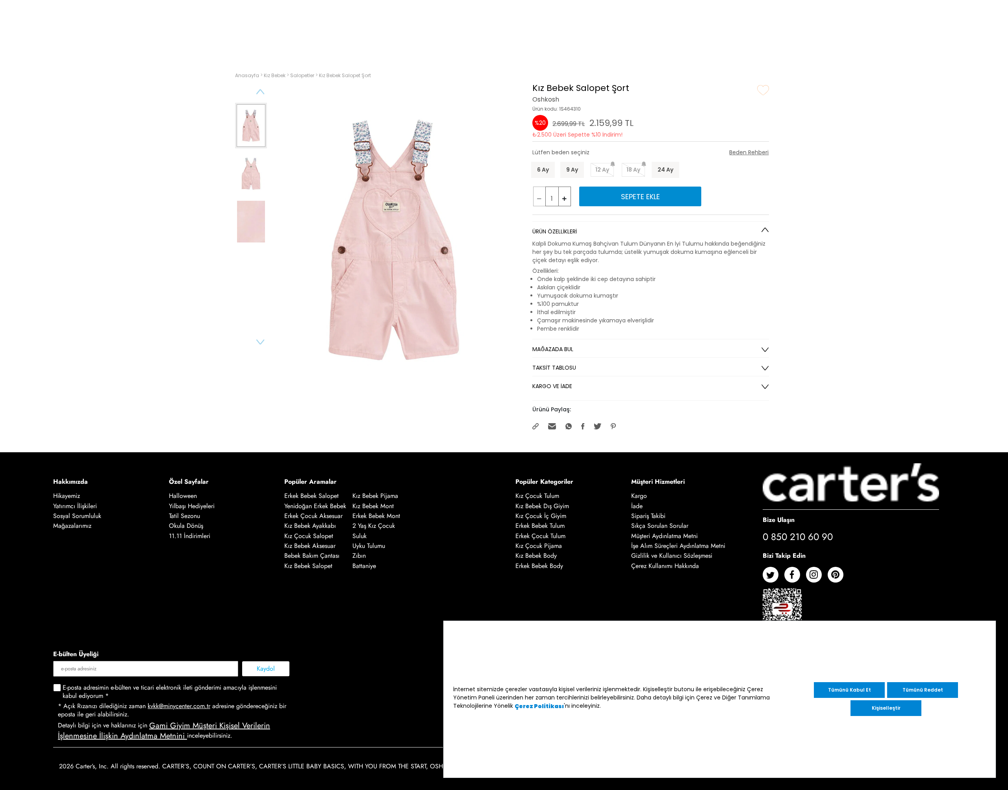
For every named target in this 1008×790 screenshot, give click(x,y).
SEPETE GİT (885, 77)
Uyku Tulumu (368, 545)
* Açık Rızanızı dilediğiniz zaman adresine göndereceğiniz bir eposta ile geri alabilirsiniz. (172, 710)
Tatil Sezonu (184, 515)
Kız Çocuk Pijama (538, 545)
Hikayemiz (66, 496)
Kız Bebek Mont (373, 506)
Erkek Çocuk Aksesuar (313, 515)
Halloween (183, 496)
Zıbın (359, 556)
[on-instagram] (817, 577)
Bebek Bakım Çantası (311, 556)
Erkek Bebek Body (539, 565)
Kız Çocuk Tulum (537, 496)
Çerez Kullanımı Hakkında (665, 565)
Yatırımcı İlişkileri (75, 506)
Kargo (639, 496)
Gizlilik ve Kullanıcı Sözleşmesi (671, 556)
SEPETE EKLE (640, 197)
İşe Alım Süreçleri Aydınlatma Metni (678, 545)
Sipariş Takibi (648, 515)
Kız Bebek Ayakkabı (310, 526)
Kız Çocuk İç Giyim (540, 515)
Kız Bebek (275, 75)
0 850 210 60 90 (798, 537)
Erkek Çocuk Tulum (540, 535)
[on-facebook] (795, 577)
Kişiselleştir (886, 708)
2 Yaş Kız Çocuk (373, 526)
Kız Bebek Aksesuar (309, 545)
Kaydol (266, 668)
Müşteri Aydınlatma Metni (664, 535)
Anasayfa (247, 75)
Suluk (359, 535)
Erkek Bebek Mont (376, 515)
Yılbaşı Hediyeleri (192, 506)
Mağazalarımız (72, 526)
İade (637, 506)
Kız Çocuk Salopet (308, 535)
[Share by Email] (553, 425)
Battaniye (364, 565)
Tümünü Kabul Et (849, 689)
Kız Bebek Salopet (308, 565)
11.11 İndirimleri (189, 535)
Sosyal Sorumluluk (77, 515)
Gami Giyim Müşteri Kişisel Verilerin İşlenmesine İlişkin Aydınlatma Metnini (164, 731)
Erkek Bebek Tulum (540, 526)
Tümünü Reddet (922, 689)
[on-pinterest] (838, 577)
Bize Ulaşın (779, 519)
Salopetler (302, 75)
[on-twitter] (773, 577)
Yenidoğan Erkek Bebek (315, 506)
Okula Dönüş (186, 526)
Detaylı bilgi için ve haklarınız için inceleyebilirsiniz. (164, 731)
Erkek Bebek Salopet (311, 496)
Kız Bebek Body (536, 556)
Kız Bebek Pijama (375, 496)
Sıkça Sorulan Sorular (659, 526)
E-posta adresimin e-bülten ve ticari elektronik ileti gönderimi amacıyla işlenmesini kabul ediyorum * (170, 692)
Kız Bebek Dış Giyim (542, 506)
